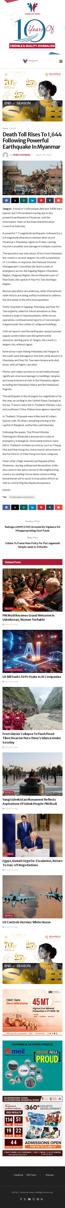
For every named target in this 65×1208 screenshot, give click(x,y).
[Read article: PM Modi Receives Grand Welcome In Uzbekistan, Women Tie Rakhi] (32, 590)
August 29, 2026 (11, 624)
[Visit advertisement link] (32, 27)
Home (5, 128)
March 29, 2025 (44, 155)
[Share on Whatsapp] (24, 200)
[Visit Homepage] (30, 61)
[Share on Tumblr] (50, 200)
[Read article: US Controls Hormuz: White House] (32, 896)
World (13, 128)
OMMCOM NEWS (21, 155)
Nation (9, 608)
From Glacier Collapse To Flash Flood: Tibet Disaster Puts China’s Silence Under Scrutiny (31, 738)
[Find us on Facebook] (21, 1199)
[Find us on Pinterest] (38, 1199)
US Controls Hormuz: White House (26, 922)
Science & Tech (13, 670)
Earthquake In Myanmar (22, 497)
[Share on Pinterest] (41, 200)
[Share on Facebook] (6, 200)
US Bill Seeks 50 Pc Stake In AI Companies (31, 677)
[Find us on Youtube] (29, 1199)
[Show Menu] (60, 61)
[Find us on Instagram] (33, 1199)
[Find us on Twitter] (25, 1199)
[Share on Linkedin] (32, 200)
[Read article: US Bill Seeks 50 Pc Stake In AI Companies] (32, 651)
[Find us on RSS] (42, 1199)
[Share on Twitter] (15, 200)
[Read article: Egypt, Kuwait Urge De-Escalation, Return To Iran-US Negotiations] (32, 835)
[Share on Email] (58, 200)
